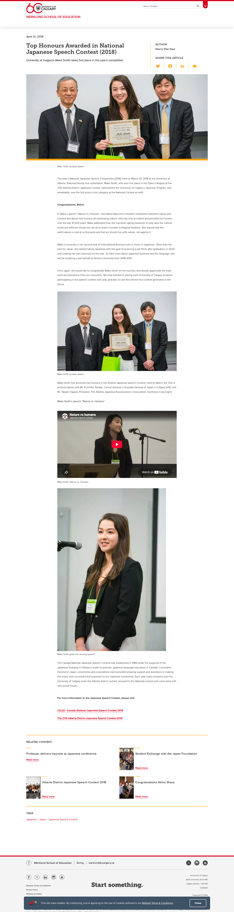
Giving (80, 863)
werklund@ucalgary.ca (101, 863)
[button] (159, 65)
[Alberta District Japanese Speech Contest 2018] (33, 787)
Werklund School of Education (53, 16)
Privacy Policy (32, 889)
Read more (32, 759)
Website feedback (34, 893)
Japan (42, 819)
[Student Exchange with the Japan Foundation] (126, 759)
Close (198, 903)
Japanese (31, 819)
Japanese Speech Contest (63, 819)
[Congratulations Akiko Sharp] (126, 787)
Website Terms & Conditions (157, 903)
